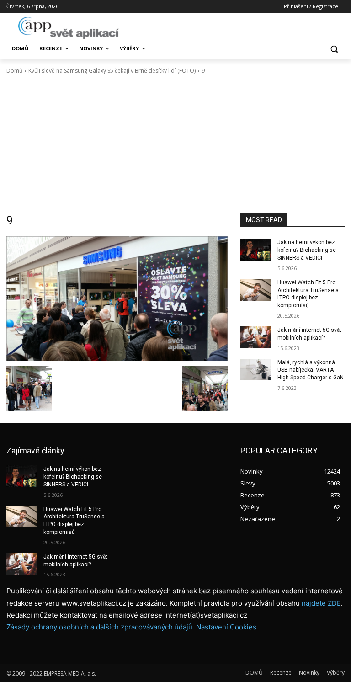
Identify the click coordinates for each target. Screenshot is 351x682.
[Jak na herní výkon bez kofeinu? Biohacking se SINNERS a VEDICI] (255, 250)
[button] (334, 48)
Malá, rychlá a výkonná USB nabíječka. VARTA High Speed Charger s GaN (310, 370)
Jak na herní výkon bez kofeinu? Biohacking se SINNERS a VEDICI (306, 250)
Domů (14, 71)
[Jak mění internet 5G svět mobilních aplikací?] (255, 337)
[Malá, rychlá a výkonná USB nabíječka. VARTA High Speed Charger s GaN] (255, 370)
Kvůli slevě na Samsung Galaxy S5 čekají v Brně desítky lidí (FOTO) (112, 71)
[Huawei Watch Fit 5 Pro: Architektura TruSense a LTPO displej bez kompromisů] (255, 290)
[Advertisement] (175, 144)
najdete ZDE (321, 603)
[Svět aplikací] (68, 28)
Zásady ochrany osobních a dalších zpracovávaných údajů (99, 627)
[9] (117, 298)
